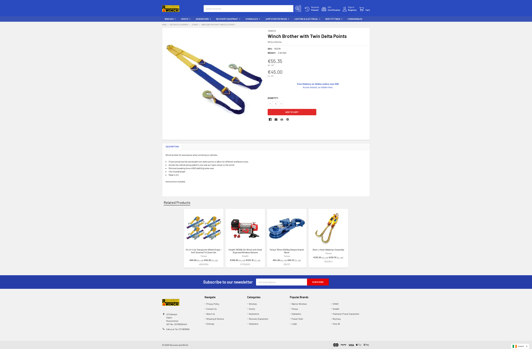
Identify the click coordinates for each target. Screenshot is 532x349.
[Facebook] (270, 119)
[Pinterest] (287, 119)
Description (172, 146)
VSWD (335, 304)
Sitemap (210, 323)
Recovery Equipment (227, 19)
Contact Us (211, 308)
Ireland (521, 346)
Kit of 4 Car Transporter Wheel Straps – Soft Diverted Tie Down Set (204, 251)
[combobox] (520, 346)
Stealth (336, 308)
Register (352, 10)
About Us (210, 313)
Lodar (294, 323)
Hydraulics (251, 19)
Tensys (294, 308)
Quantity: (273, 98)
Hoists (184, 19)
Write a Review (275, 42)
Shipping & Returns (215, 318)
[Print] (281, 119)
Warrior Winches (299, 304)
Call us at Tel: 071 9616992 (178, 329)
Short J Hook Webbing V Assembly (328, 249)
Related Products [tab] (177, 202)
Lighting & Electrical (306, 19)
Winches (169, 19)
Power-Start (297, 318)
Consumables (355, 19)
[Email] (275, 119)
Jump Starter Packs (276, 19)
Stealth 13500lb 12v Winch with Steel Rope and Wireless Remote (245, 251)
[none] (214, 79)
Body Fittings (332, 19)
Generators (202, 19)
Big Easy (337, 318)
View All (336, 323)
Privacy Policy (212, 304)
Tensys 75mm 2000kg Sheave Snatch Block (287, 251)
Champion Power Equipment (346, 313)
